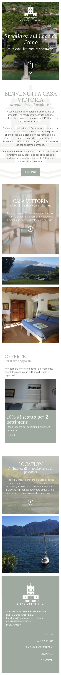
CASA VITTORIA (44, 640)
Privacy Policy (13, 624)
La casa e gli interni (39, 647)
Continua (30, 171)
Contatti (47, 660)
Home (49, 634)
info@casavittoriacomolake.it (28, 618)
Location (47, 653)
